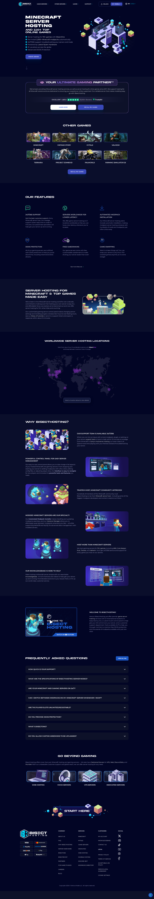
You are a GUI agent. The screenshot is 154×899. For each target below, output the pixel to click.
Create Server (33, 56)
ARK (114, 548)
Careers (61, 869)
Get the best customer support (36, 218)
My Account (102, 836)
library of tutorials (37, 316)
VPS (108, 762)
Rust (78, 550)
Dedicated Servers (97, 762)
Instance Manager (53, 521)
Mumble (28, 764)
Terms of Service (104, 859)
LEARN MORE (63, 107)
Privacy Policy (103, 855)
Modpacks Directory (86, 865)
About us (61, 836)
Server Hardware (65, 849)
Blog (60, 873)
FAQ (59, 840)
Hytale (80, 840)
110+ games (47, 37)
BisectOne (60, 37)
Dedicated (82, 849)
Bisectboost (63, 857)
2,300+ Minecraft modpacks (47, 40)
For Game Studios (65, 865)
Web (112, 762)
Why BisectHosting (65, 844)
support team (91, 439)
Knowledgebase (31, 576)
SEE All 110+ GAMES (90, 107)
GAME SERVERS (42, 4)
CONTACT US (102, 844)
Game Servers (83, 844)
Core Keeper (121, 548)
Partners (61, 861)
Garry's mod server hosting (100, 441)
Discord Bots (119, 762)
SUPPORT (88, 4)
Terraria (83, 550)
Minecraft (82, 836)
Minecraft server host (103, 496)
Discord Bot (83, 861)
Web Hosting (83, 853)
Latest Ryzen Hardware (47, 45)
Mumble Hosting (84, 857)
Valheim (93, 550)
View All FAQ (122, 658)
